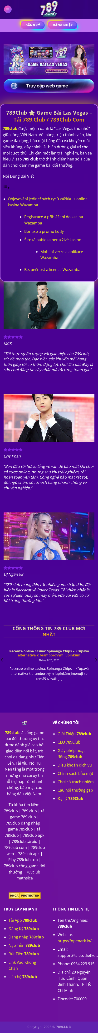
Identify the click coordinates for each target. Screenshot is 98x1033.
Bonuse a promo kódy (44, 231)
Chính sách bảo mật (75, 773)
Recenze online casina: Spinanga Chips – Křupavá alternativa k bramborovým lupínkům (49, 653)
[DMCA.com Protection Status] (25, 895)
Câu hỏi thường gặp (75, 790)
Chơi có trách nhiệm (76, 781)
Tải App (23, 920)
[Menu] (8, 9)
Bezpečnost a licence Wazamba (52, 269)
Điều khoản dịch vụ (75, 765)
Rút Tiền (24, 953)
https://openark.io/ (75, 940)
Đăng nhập (26, 937)
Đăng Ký (24, 928)
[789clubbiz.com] (49, 9)
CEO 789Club (69, 742)
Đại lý (70, 798)
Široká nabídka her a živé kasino (52, 239)
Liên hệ (23, 976)
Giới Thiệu (74, 733)
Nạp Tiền (24, 945)
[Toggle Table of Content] (6, 187)
